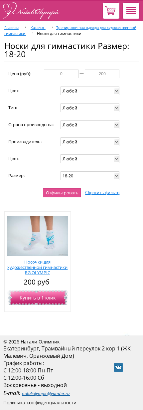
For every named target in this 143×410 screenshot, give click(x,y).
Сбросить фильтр (102, 192)
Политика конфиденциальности (39, 402)
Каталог (38, 27)
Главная (11, 27)
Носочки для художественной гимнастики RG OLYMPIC (37, 267)
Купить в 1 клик (38, 298)
